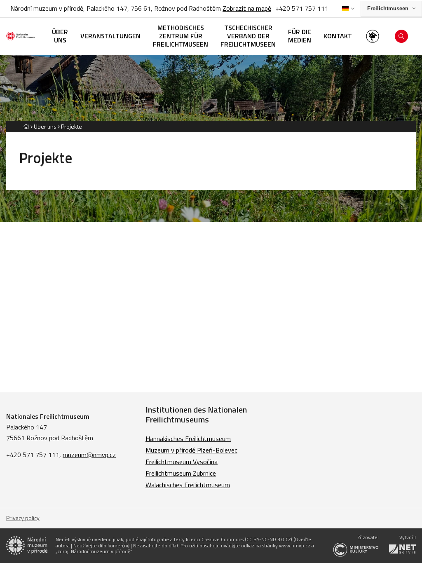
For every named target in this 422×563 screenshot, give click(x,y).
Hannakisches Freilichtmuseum (188, 438)
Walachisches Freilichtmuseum (187, 485)
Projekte (71, 126)
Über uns (45, 126)
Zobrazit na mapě (247, 8)
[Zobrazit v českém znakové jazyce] (372, 36)
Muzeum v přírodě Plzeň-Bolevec (191, 450)
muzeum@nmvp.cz (89, 455)
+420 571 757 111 (301, 8)
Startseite (214, 291)
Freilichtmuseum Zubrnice (180, 473)
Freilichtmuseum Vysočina (181, 462)
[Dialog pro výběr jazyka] (348, 8)
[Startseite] (23, 36)
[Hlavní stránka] (26, 126)
